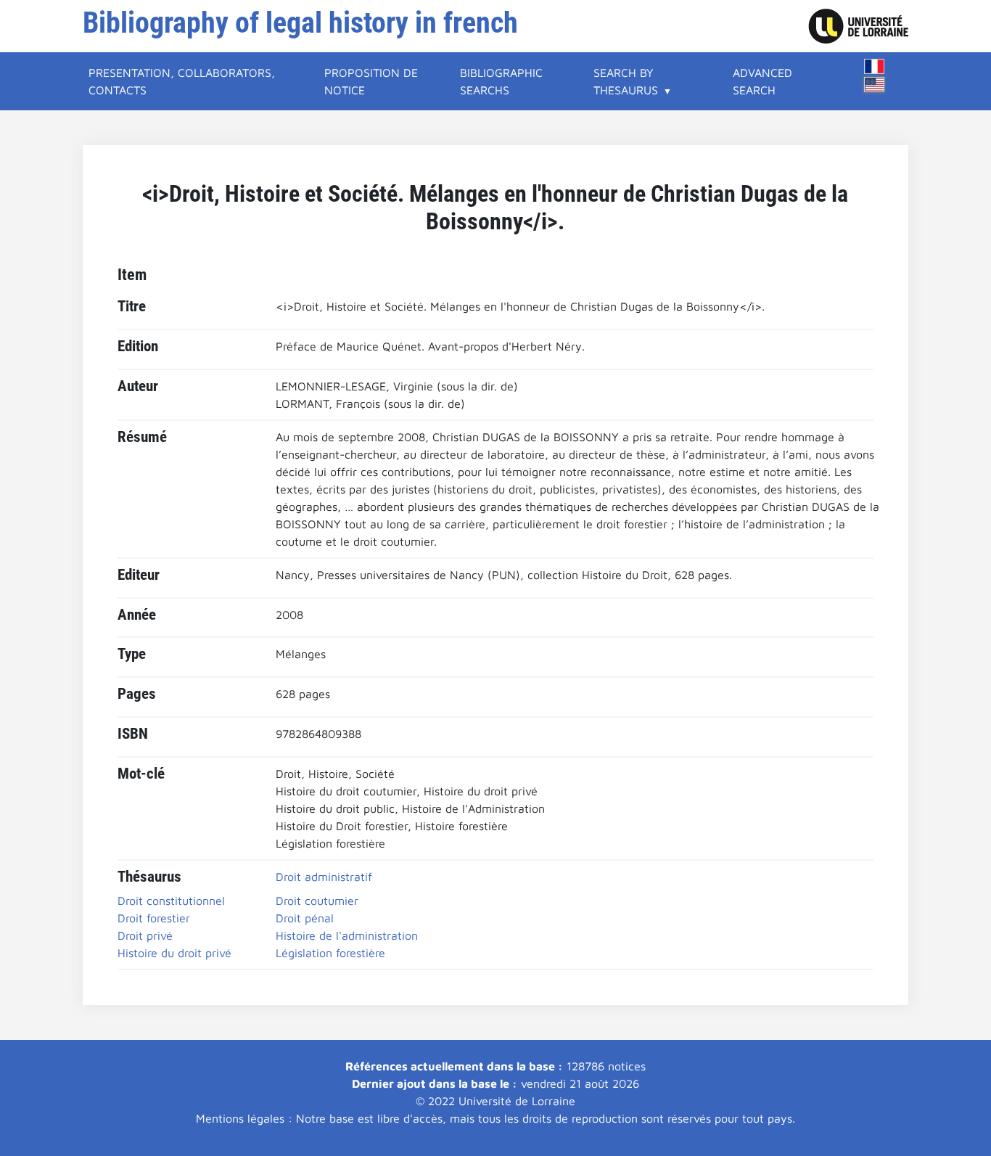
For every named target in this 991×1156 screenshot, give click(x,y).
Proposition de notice (371, 81)
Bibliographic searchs (501, 81)
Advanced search (762, 81)
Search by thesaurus (625, 81)
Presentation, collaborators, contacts (182, 81)
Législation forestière (330, 952)
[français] (874, 66)
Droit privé (145, 935)
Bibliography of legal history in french (300, 23)
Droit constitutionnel (171, 900)
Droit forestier (154, 918)
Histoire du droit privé (174, 952)
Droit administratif (324, 876)
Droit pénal (305, 918)
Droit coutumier (317, 900)
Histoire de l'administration (347, 935)
